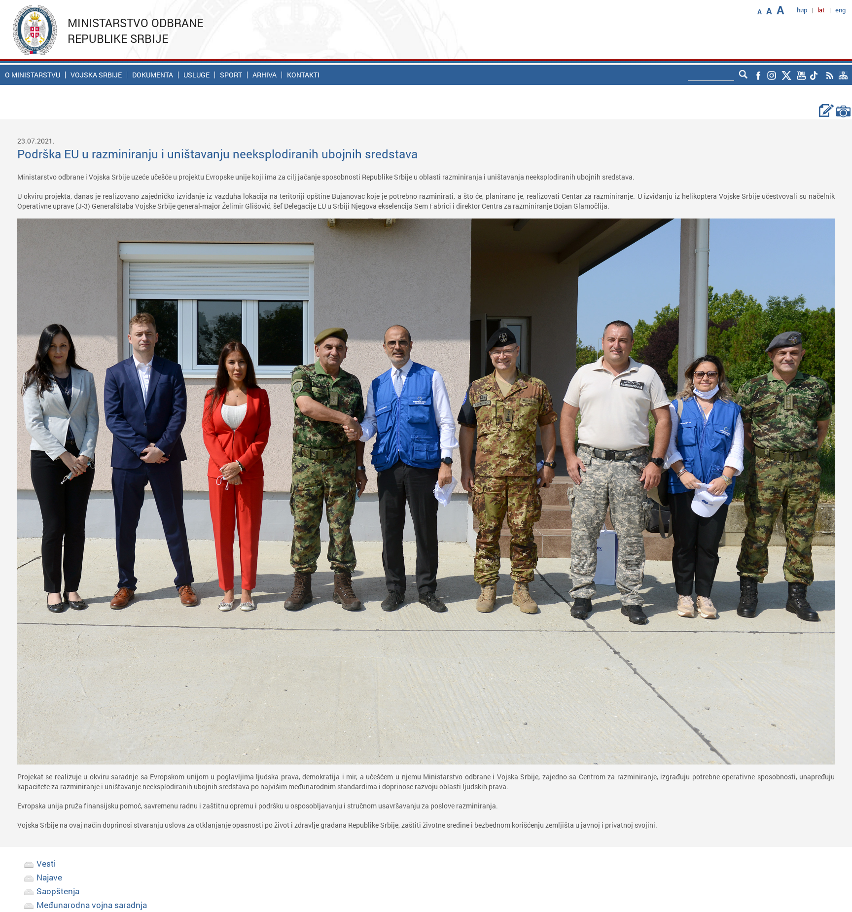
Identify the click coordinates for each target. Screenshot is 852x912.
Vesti (46, 863)
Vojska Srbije (96, 75)
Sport (231, 75)
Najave (49, 877)
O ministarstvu (32, 75)
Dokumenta (152, 75)
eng (840, 9)
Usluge (196, 75)
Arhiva (264, 75)
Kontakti (303, 75)
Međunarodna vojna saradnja (91, 905)
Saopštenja (57, 891)
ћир (802, 9)
